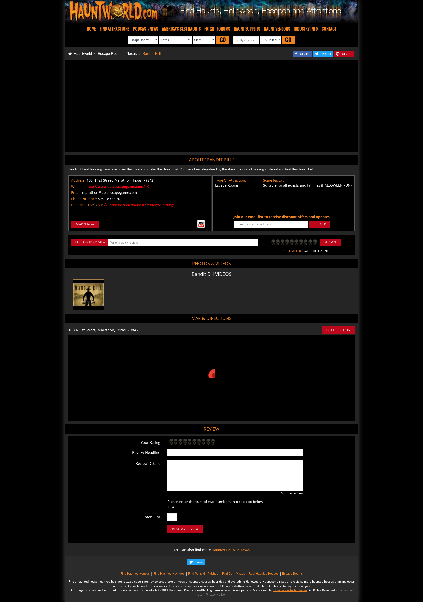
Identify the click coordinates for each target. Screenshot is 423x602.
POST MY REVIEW (185, 529)
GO (223, 40)
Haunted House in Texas (231, 550)
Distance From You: (87, 204)
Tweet (199, 562)
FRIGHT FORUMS (217, 29)
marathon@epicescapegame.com (109, 192)
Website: (78, 186)
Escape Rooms (292, 573)
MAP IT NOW (85, 224)
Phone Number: (84, 198)
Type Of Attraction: (230, 180)
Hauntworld (82, 53)
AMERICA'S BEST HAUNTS (181, 29)
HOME (91, 29)
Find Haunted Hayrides (168, 573)
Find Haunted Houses (135, 573)
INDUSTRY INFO (306, 29)
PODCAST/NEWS (145, 29)
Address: (78, 180)
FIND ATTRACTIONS (114, 29)
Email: (76, 192)
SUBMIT (320, 224)
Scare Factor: (273, 180)
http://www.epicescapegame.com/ (116, 186)
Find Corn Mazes (233, 573)
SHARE (305, 54)
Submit (330, 242)
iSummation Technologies (290, 590)
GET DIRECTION (338, 330)
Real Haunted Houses (263, 573)
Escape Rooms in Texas (117, 53)
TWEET (326, 54)
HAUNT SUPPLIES (247, 29)
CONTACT (329, 29)
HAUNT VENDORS (277, 29)
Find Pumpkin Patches (203, 573)
